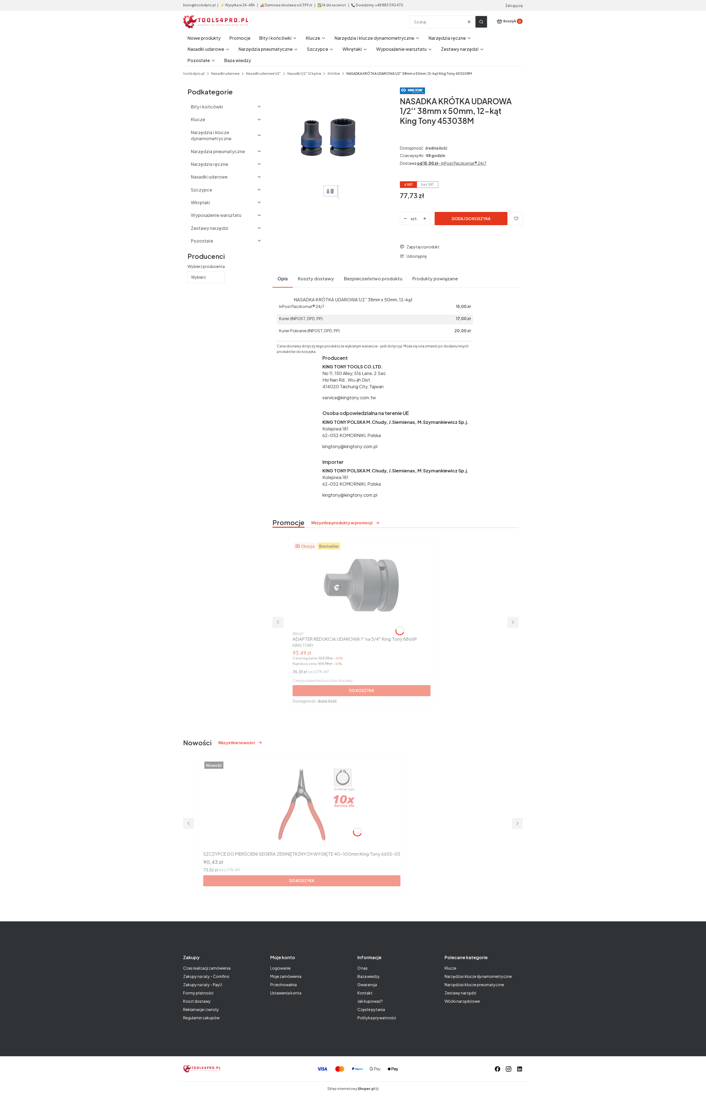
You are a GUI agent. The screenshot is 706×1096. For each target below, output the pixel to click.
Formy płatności (198, 992)
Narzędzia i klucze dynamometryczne (478, 976)
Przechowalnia (283, 984)
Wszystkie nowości (236, 742)
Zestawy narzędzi (460, 992)
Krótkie (334, 73)
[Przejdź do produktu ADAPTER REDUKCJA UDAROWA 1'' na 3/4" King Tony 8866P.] (361, 585)
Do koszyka (361, 690)
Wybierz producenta (206, 266)
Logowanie (280, 967)
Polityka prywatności (376, 1017)
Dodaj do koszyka (471, 218)
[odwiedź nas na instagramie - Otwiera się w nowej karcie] (508, 1069)
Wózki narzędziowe (462, 1001)
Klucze (450, 967)
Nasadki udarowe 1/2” (263, 73)
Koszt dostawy (197, 1001)
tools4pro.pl (194, 73)
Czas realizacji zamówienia (207, 967)
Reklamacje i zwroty (201, 1009)
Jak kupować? (370, 1001)
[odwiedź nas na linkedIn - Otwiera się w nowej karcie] (519, 1069)
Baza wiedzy (368, 976)
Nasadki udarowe (225, 73)
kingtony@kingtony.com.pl (349, 446)
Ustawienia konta (285, 992)
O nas (362, 967)
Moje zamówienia (285, 976)
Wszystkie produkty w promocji (342, 522)
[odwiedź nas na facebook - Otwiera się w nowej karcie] (497, 1069)
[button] (481, 22)
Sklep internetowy (351, 1089)
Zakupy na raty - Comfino (206, 976)
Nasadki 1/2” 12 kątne (304, 73)
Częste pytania (371, 1009)
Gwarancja (367, 984)
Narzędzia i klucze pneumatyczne (474, 984)
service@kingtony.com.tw (349, 397)
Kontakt (365, 992)
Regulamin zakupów (201, 1017)
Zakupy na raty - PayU (202, 984)
